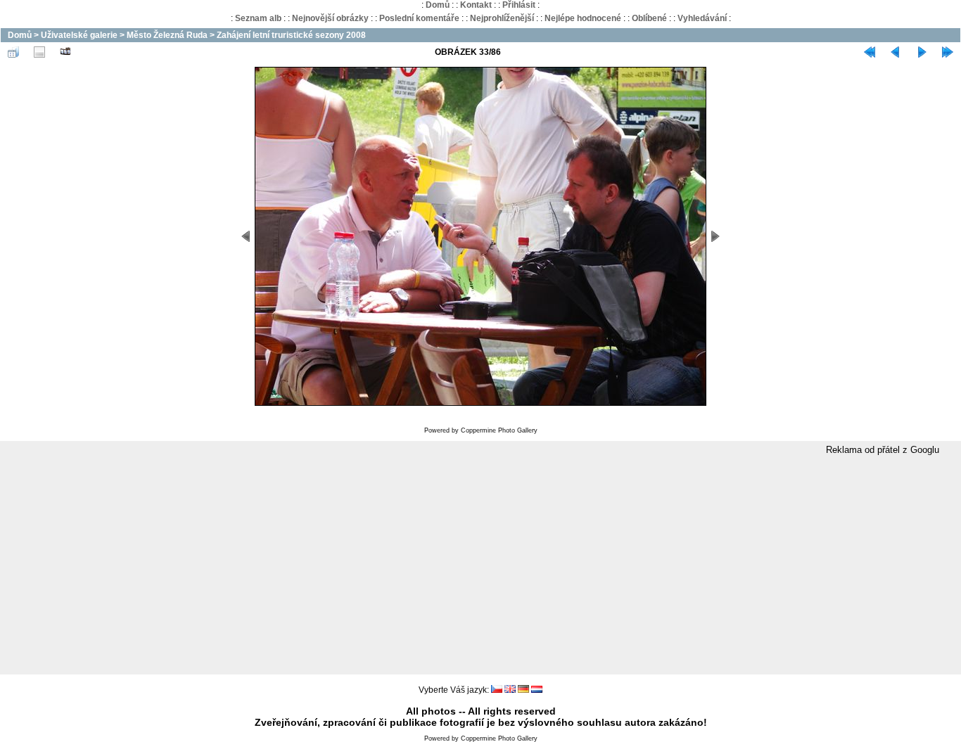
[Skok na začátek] (869, 52)
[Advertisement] (480, 565)
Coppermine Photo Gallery (499, 430)
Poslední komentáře (419, 18)
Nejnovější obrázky (330, 18)
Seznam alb (258, 18)
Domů (438, 5)
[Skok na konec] (947, 52)
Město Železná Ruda (167, 35)
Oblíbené (649, 18)
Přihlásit (518, 5)
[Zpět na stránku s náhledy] (13, 52)
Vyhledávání (702, 18)
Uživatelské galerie (79, 35)
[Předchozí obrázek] (895, 52)
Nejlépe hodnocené (583, 18)
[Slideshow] (65, 52)
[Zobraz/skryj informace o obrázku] (39, 52)
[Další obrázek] (921, 52)
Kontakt (476, 5)
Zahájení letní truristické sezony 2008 (291, 35)
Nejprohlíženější (502, 18)
